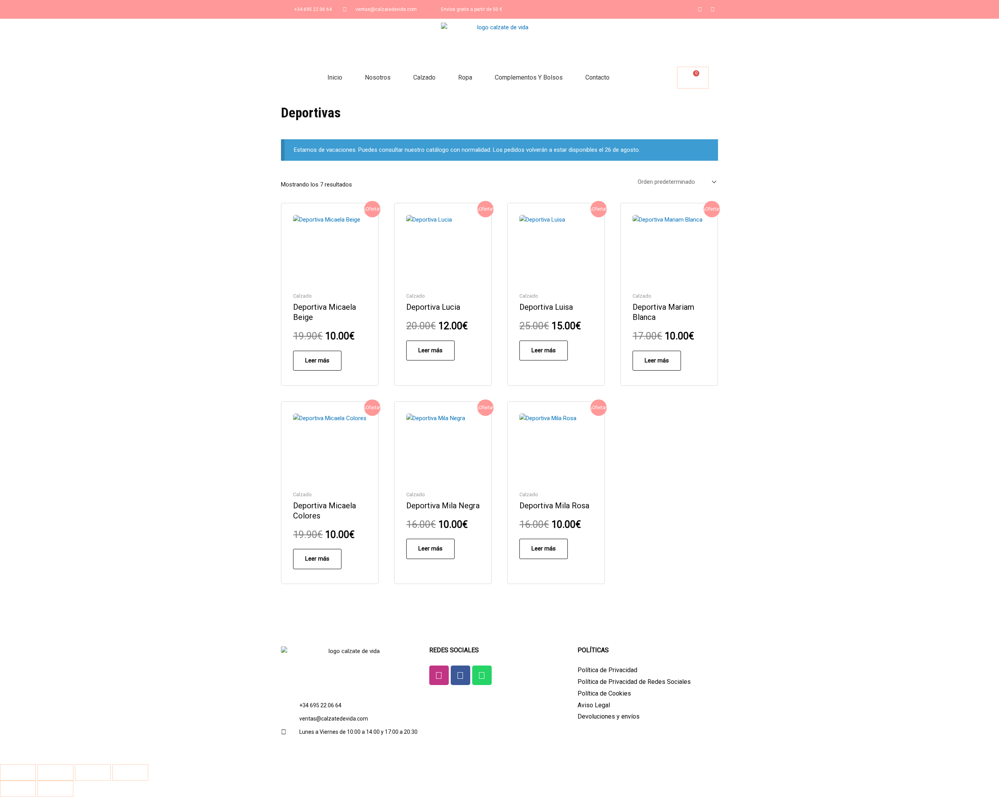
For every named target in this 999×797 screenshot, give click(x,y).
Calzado (424, 77)
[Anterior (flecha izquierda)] (18, 789)
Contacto (597, 77)
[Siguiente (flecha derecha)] (55, 789)
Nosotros (378, 77)
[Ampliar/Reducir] (18, 772)
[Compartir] (93, 772)
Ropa (465, 77)
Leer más (317, 360)
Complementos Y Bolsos (529, 77)
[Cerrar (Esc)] (130, 772)
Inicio (334, 77)
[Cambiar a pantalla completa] (55, 772)
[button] (669, 77)
